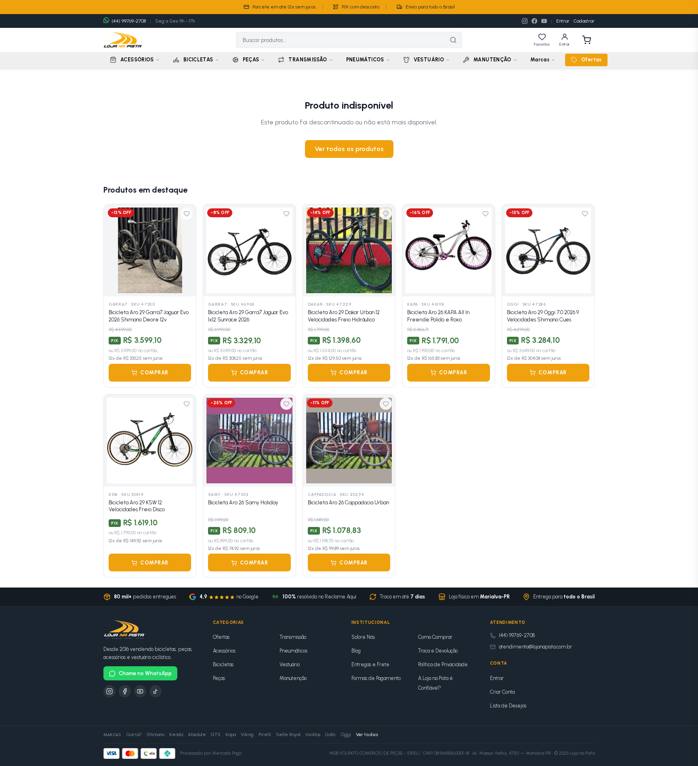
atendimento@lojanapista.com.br (535, 647)
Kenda (176, 734)
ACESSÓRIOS (137, 60)
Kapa (230, 734)
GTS (216, 734)
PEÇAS (251, 60)
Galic (330, 734)
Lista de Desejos (508, 706)
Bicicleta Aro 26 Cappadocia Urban (348, 502)
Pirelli (265, 734)
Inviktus (312, 734)
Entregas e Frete (370, 664)
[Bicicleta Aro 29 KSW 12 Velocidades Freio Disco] (150, 441)
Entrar (563, 21)
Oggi (346, 734)
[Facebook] (534, 21)
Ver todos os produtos (349, 149)
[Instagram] (525, 21)
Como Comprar (435, 637)
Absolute (197, 734)
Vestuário (290, 664)
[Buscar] (453, 40)
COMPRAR (154, 372)
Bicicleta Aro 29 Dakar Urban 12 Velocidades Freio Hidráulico (344, 316)
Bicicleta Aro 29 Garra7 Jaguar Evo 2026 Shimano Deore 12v (149, 316)
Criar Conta (502, 692)
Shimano (155, 734)
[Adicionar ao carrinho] (185, 285)
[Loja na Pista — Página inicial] (122, 40)
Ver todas (367, 734)
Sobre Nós (363, 637)
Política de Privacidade (443, 664)
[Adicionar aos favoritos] (187, 214)
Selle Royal (288, 734)
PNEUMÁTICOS (365, 60)
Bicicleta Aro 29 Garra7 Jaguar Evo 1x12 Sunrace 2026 (248, 316)
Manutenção (293, 678)
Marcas (539, 60)
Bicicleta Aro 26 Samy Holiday (243, 502)
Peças (219, 678)
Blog (356, 651)
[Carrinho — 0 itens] (586, 40)
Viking (247, 734)
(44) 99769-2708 (517, 635)
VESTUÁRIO (429, 60)
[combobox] (340, 40)
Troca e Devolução (438, 651)
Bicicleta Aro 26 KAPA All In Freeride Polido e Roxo (438, 316)
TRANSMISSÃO (307, 60)
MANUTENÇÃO (492, 60)
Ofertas (591, 60)
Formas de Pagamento (376, 678)
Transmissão (293, 637)
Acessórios (224, 651)
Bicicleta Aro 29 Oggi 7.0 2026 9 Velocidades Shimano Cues (543, 316)
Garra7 (133, 734)
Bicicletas (223, 664)
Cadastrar (584, 21)
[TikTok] (155, 691)
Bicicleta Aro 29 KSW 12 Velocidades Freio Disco (137, 506)
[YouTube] (544, 21)
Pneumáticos (293, 651)
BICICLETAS (198, 60)
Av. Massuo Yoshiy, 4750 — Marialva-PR (511, 753)
